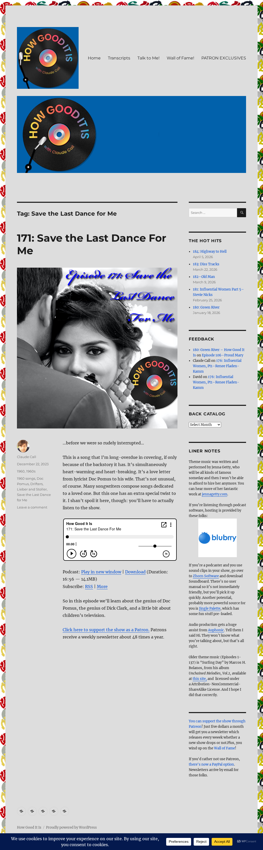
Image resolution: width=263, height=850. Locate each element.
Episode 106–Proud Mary (222, 355)
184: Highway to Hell (210, 251)
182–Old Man (204, 277)
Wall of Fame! (180, 58)
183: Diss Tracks (206, 264)
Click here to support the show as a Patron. (106, 629)
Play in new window (101, 571)
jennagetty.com (214, 494)
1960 (21, 471)
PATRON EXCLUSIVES (223, 58)
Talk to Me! (148, 58)
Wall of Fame (224, 748)
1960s (30, 471)
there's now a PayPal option (211, 764)
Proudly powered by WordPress (71, 827)
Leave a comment (32, 507)
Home (94, 58)
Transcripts (119, 58)
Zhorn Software (206, 576)
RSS (89, 586)
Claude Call (26, 457)
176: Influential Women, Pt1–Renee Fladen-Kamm (217, 366)
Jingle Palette (209, 608)
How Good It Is (29, 827)
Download (135, 571)
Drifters (36, 484)
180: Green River (206, 307)
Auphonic (216, 630)
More (102, 586)
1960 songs (26, 478)
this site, (200, 679)
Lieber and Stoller (32, 489)
